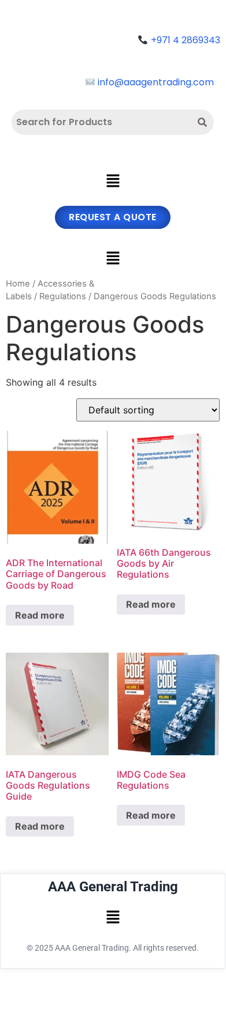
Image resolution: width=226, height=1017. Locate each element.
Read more (40, 615)
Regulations (62, 296)
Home (18, 283)
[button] (112, 182)
